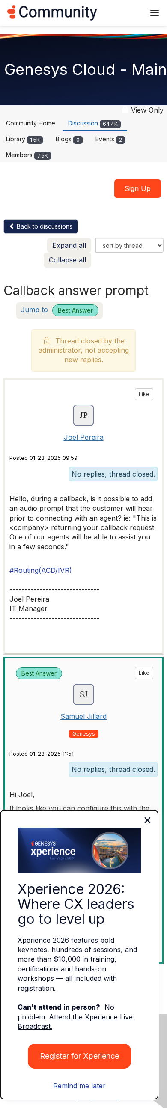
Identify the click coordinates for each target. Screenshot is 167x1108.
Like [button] (144, 394)
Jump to (57, 309)
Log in (127, 12)
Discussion (93, 123)
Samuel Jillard (83, 716)
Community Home (30, 123)
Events (108, 139)
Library (23, 139)
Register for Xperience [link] (79, 1055)
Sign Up (138, 188)
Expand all (69, 245)
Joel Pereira (84, 437)
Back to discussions (43, 226)
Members (27, 154)
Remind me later (79, 1085)
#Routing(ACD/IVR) (40, 570)
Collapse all (67, 260)
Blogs (68, 139)
